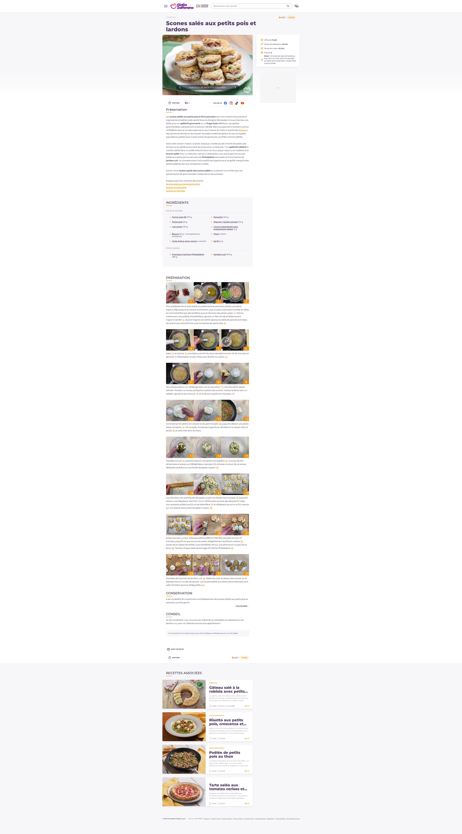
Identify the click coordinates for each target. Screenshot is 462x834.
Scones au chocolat (175, 191)
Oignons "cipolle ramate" (226, 222)
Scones (242, 130)
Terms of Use (216, 819)
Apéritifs (171, 17)
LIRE (245, 706)
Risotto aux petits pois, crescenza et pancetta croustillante (226, 722)
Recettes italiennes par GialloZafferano (189, 6)
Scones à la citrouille (176, 187)
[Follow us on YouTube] (242, 103)
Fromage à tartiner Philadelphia (188, 254)
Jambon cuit (220, 254)
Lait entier (177, 227)
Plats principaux (216, 715)
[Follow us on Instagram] (231, 103)
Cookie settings (260, 819)
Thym (216, 234)
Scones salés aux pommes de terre (183, 184)
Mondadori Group (293, 819)
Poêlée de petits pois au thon (224, 754)
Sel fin (217, 241)
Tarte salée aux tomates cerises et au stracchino (226, 787)
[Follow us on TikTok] (237, 103)
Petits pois (177, 222)
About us (207, 819)
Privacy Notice (226, 819)
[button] (240, 606)
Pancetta (218, 217)
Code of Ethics (280, 819)
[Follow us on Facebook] (225, 103)
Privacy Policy (238, 819)
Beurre (175, 234)
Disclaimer (271, 819)
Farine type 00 (179, 217)
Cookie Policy (249, 819)
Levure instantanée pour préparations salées (226, 228)
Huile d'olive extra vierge (184, 241)
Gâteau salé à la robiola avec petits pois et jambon (227, 689)
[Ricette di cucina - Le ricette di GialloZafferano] (296, 6)
